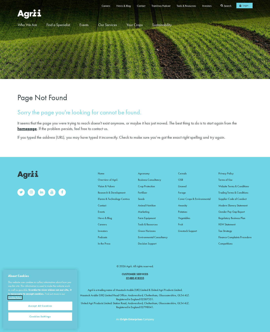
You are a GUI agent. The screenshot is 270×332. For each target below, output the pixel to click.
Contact (141, 6)
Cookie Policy (15, 297)
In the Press (104, 243)
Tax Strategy (225, 231)
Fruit (180, 224)
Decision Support (147, 243)
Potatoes (182, 211)
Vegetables (184, 218)
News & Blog (123, 6)
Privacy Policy (226, 173)
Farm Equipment (147, 218)
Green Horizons (147, 231)
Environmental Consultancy (153, 237)
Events (84, 24)
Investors (206, 6)
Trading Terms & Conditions (233, 192)
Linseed (182, 186)
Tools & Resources (186, 6)
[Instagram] (31, 192)
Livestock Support (187, 231)
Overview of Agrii (107, 180)
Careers (106, 6)
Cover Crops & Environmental (194, 199)
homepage (27, 128)
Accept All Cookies (40, 306)
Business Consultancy (149, 180)
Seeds (141, 199)
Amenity (182, 205)
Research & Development (111, 192)
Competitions (225, 243)
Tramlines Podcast (161, 6)
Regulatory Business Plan (231, 218)
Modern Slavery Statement (232, 205)
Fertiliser (142, 192)
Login (245, 5)
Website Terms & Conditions (233, 186)
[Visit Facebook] (62, 192)
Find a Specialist (58, 24)
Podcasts (102, 237)
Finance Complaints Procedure (235, 237)
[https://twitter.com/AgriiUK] (21, 192)
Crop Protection (146, 186)
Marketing (143, 211)
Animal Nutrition (147, 205)
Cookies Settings (40, 316)
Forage (182, 192)
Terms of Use (225, 180)
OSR (180, 180)
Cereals (182, 173)
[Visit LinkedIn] (41, 192)
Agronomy (144, 173)
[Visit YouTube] (52, 192)
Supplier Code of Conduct (232, 199)
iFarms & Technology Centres (114, 199)
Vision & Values (106, 186)
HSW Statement (226, 224)
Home (101, 173)
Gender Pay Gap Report (231, 211)
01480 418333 (135, 278)
